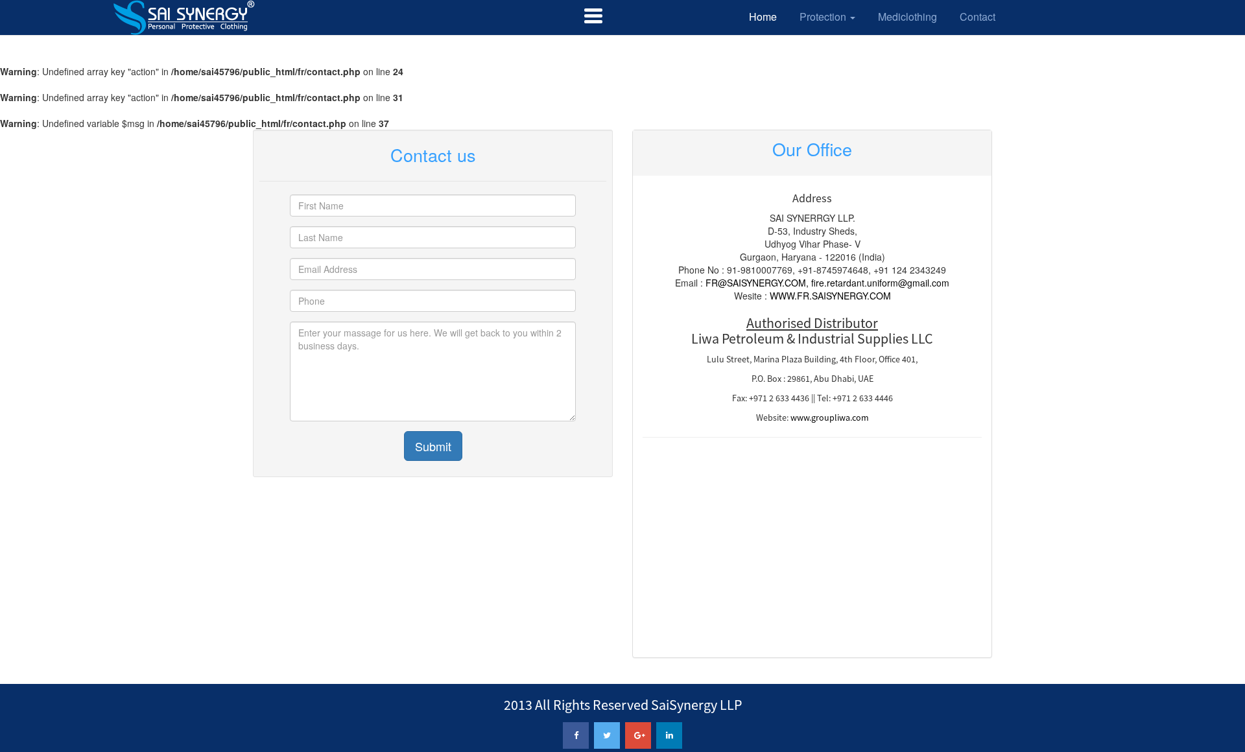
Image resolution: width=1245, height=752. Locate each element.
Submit (433, 446)
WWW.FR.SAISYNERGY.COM (830, 295)
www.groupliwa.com (829, 417)
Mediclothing (907, 16)
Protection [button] (824, 16)
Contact (977, 16)
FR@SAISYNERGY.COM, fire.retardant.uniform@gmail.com (827, 282)
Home (763, 16)
